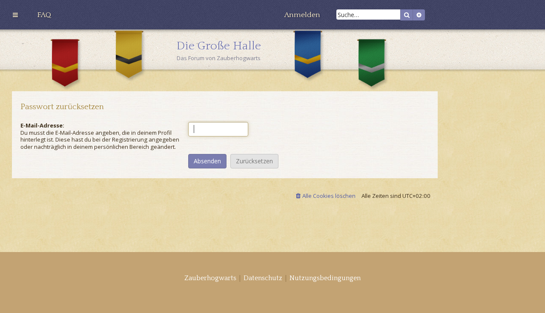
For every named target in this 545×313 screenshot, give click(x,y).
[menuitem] (44, 15)
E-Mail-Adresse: (42, 125)
